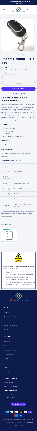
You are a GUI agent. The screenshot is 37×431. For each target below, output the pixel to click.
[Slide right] (23, 55)
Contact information (10, 422)
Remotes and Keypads (11, 316)
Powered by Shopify (20, 419)
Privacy (6, 371)
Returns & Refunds (10, 350)
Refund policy (30, 422)
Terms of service (19, 425)
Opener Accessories (10, 325)
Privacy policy (30, 419)
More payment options (18, 93)
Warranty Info (8, 354)
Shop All (6, 312)
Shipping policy (21, 422)
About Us (7, 363)
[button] (4, 9)
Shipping (17, 69)
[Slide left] (14, 55)
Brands (6, 329)
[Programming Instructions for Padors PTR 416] (9, 242)
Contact (6, 358)
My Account (7, 341)
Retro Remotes (11, 419)
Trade (5, 367)
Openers (6, 321)
